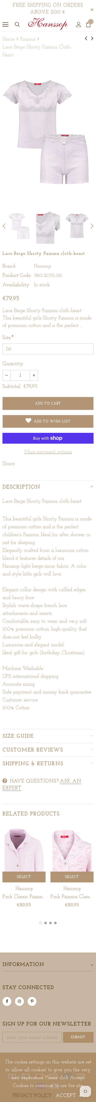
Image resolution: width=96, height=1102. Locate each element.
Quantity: (13, 364)
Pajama (27, 39)
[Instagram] (19, 1001)
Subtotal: (11, 386)
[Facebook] (6, 1001)
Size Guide (18, 736)
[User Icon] (78, 24)
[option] (48, 133)
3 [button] (50, 923)
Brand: (9, 266)
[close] (91, 8)
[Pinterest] (32, 1001)
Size (7, 337)
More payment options (48, 452)
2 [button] (45, 923)
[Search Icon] (17, 24)
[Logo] (48, 24)
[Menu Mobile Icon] (5, 25)
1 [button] (40, 923)
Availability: (16, 285)
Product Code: (16, 275)
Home (8, 39)
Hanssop (42, 266)
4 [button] (55, 923)
